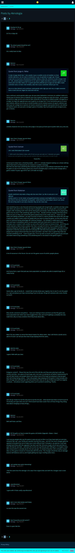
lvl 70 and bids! (15, 265)
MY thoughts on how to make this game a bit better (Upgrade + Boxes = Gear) (34, 433)
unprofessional (15, 484)
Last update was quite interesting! (20, 464)
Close (72, 550)
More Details (65, 550)
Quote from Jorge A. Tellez (18, 71)
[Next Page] (9, 18)
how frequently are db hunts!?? (19, 520)
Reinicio (12, 63)
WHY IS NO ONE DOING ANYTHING (21, 502)
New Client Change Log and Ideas (20, 138)
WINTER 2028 (14, 348)
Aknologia (12, 29)
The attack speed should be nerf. (20, 45)
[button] (2, 2)
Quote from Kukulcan (16, 190)
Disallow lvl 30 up (15, 27)
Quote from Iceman (16, 147)
